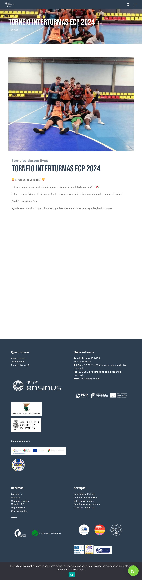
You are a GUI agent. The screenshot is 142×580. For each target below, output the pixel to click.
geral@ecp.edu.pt (90, 378)
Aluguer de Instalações (86, 497)
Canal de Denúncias (84, 507)
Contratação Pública (84, 494)
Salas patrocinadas (84, 500)
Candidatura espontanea (87, 504)
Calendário (17, 494)
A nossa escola (18, 358)
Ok (71, 574)
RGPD (14, 517)
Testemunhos (18, 361)
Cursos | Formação (20, 365)
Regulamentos (18, 507)
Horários (15, 497)
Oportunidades (19, 510)
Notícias (13, 29)
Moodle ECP (17, 504)
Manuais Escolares (20, 500)
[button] (135, 4)
